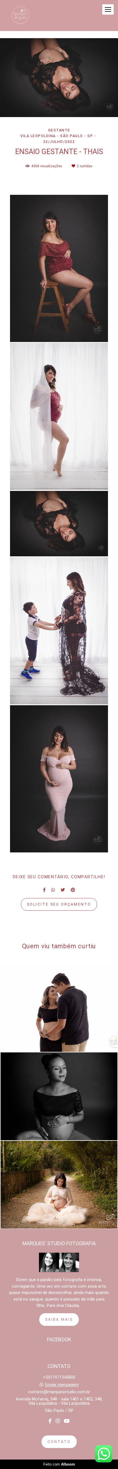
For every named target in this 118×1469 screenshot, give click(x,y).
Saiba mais (59, 1319)
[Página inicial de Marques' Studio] (20, 15)
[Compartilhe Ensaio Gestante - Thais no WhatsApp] (53, 890)
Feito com (59, 1464)
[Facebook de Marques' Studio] (50, 1421)
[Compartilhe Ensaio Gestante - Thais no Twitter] (63, 890)
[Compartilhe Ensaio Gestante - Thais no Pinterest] (73, 890)
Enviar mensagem (62, 1385)
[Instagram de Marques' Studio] (58, 1421)
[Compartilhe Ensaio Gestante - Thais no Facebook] (44, 890)
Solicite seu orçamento (59, 904)
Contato (59, 1441)
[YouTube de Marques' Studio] (67, 1421)
